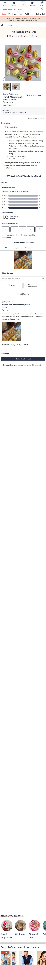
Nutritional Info (12, 127)
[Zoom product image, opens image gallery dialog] (3, 79)
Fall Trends (29, 14)
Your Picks (12, 14)
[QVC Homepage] (2, 25)
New (21, 14)
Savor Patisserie (8, 105)
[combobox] (21, 9)
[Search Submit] (42, 9)
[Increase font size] (41, 118)
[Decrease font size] (44, 118)
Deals (4, 14)
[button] (4, 4)
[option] (23, 19)
